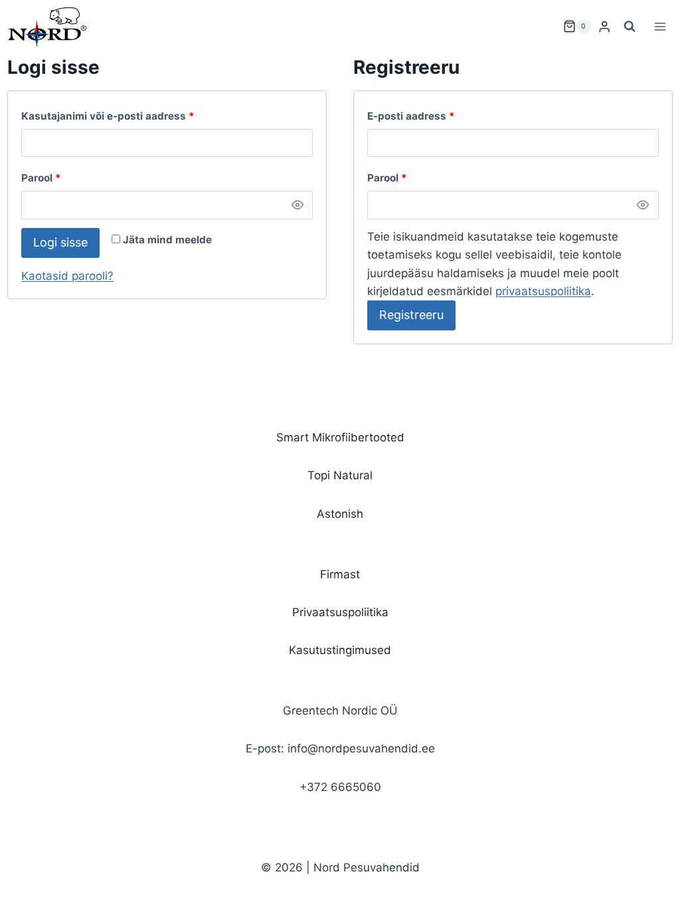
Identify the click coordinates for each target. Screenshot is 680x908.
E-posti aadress (429, 115)
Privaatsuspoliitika (340, 612)
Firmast (340, 574)
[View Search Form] (629, 27)
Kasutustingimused (340, 650)
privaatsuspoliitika (543, 291)
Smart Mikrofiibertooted (340, 437)
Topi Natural (340, 475)
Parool (59, 177)
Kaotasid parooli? (67, 276)
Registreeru (411, 315)
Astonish (340, 513)
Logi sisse (60, 242)
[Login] (604, 27)
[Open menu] (660, 26)
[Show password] (297, 204)
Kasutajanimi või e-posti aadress (126, 115)
